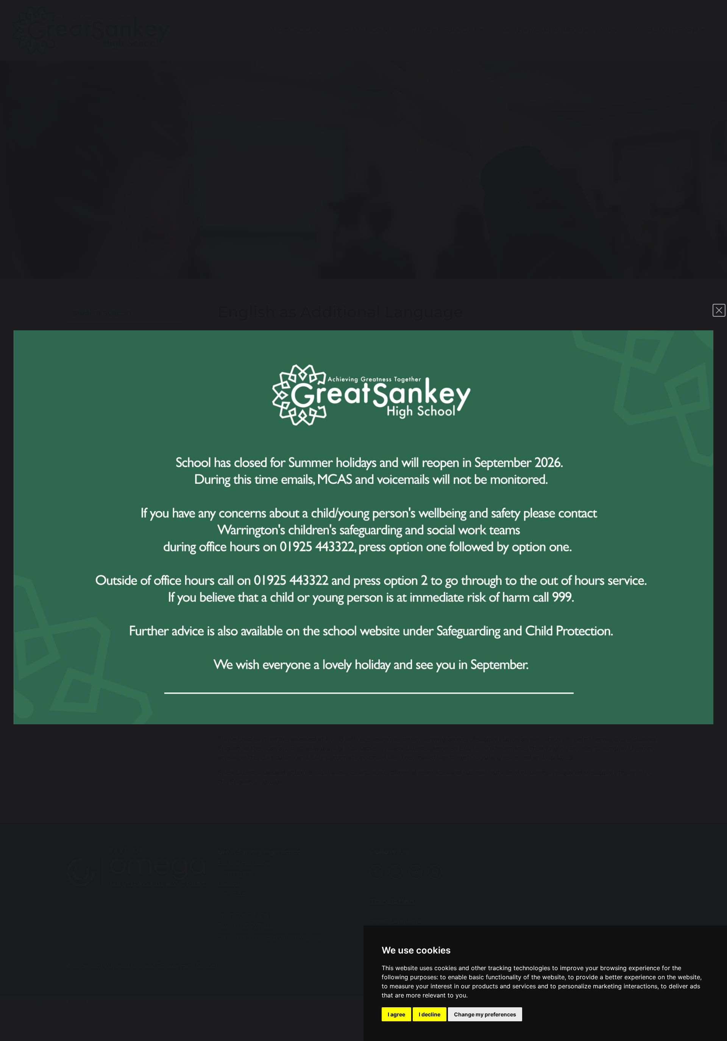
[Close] (719, 310)
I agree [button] (396, 1014)
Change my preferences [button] (485, 1014)
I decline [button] (429, 1014)
